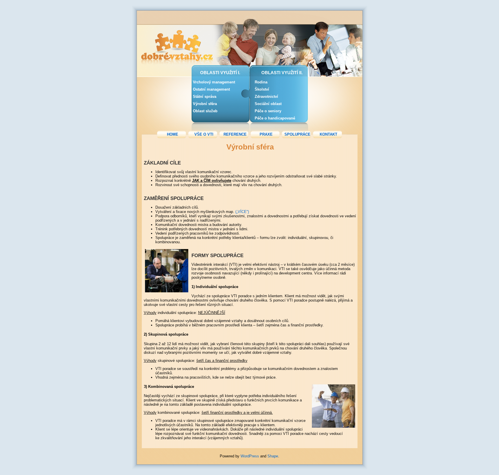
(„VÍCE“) (241, 212)
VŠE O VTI (203, 134)
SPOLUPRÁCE (297, 134)
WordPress (250, 456)
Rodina (261, 82)
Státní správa (204, 96)
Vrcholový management (214, 82)
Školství (262, 89)
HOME (172, 134)
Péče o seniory (268, 111)
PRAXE (266, 134)
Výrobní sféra (205, 104)
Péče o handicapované (275, 118)
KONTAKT (328, 134)
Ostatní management (211, 89)
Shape (272, 456)
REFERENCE (235, 134)
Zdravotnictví (266, 96)
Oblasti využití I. (220, 72)
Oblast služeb (205, 111)
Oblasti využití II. (282, 72)
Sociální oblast (268, 104)
